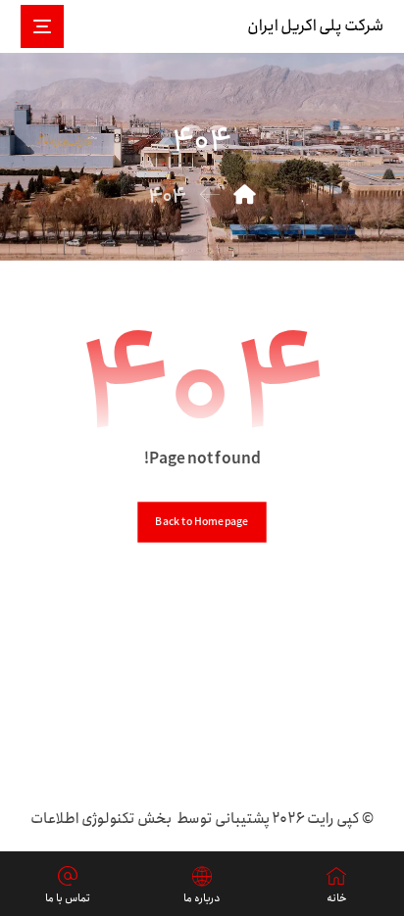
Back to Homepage (201, 521)
